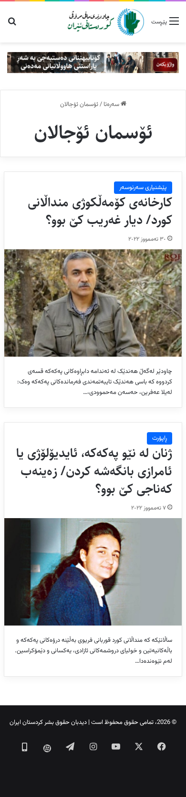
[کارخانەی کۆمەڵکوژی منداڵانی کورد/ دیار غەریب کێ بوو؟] (93, 302)
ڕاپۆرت (159, 438)
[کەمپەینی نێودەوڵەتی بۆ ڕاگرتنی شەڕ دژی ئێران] (93, 62)
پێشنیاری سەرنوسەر (143, 187)
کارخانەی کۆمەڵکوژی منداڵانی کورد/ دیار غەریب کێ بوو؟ (100, 211)
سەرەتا (112, 104)
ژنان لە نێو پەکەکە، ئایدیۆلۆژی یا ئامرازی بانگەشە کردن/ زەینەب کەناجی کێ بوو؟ (94, 471)
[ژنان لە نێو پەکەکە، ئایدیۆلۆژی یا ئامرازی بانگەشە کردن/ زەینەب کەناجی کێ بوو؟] (93, 571)
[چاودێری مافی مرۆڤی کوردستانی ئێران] (106, 22)
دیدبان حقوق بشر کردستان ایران (48, 722)
